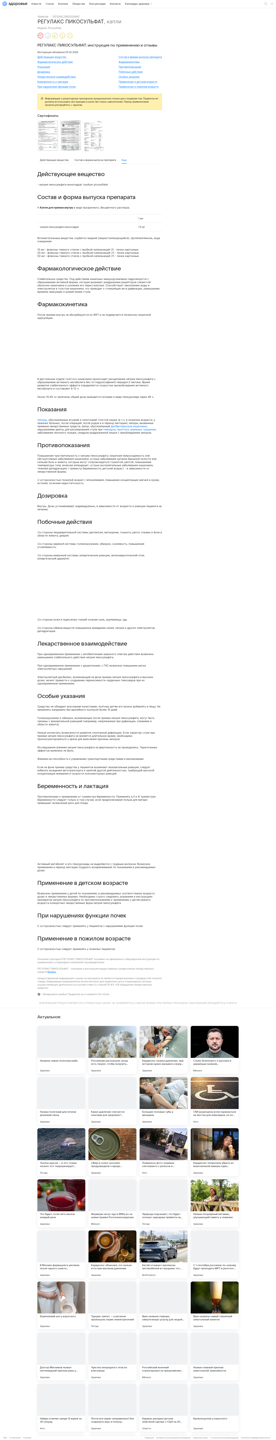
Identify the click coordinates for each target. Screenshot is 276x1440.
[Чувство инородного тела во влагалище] (112, 1357)
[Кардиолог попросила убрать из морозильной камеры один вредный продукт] (215, 1152)
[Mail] (5, 4)
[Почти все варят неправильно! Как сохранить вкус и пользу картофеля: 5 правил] (112, 1408)
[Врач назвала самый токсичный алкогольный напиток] (215, 1305)
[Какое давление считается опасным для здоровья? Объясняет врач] (112, 1101)
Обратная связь (200, 1437)
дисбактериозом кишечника (129, 426)
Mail (5, 1437)
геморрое (109, 429)
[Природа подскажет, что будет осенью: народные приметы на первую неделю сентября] (164, 1203)
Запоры (42, 419)
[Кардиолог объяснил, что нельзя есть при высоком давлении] (112, 1254)
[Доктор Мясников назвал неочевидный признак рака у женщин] (61, 1357)
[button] (48, 135)
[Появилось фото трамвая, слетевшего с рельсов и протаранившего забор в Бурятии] (164, 1152)
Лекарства (43, 16)
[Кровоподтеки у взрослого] (215, 1408)
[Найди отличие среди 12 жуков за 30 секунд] (61, 1408)
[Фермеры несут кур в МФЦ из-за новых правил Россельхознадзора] (112, 1203)
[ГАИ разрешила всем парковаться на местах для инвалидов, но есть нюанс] (215, 1101)
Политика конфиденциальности (255, 1437)
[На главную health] (17, 4)
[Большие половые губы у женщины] (164, 1101)
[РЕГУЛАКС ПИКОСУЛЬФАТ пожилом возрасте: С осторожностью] (70, 36)
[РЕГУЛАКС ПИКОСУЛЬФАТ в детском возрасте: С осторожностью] (55, 36)
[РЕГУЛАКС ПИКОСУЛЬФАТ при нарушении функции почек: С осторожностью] (62, 36)
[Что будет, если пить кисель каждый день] (61, 1203)
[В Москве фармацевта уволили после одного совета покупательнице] (61, 1254)
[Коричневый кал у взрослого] (61, 1305)
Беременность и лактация (52, 82)
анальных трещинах (143, 429)
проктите (123, 429)
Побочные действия (131, 72)
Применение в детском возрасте (138, 82)
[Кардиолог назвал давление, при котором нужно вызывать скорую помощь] (164, 1050)
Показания (43, 67)
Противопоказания (130, 67)
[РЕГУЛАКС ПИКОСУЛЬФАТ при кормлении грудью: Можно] (48, 36)
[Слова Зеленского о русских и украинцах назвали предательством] (215, 1050)
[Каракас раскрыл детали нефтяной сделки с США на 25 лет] (164, 1408)
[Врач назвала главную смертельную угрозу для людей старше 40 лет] (164, 1305)
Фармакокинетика (129, 62)
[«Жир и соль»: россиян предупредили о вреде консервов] (112, 1152)
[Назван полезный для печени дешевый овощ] (61, 1101)
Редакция (149, 1437)
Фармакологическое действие (55, 62)
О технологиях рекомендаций (224, 1437)
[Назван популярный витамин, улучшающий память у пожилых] (215, 1203)
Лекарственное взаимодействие (56, 77)
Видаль (51, 971)
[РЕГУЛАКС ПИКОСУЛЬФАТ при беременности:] (40, 36)
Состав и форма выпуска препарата (140, 57)
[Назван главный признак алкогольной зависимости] (215, 1357)
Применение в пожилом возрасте (139, 86)
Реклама (27, 1437)
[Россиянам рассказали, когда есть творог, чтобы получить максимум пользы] (112, 1050)
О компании (15, 1437)
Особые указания (129, 77)
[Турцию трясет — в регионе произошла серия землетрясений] (112, 1305)
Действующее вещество (51, 57)
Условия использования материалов (173, 1437)
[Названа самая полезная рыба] (61, 1050)
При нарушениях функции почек (56, 86)
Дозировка (43, 72)
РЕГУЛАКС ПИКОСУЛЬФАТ (66, 16)
